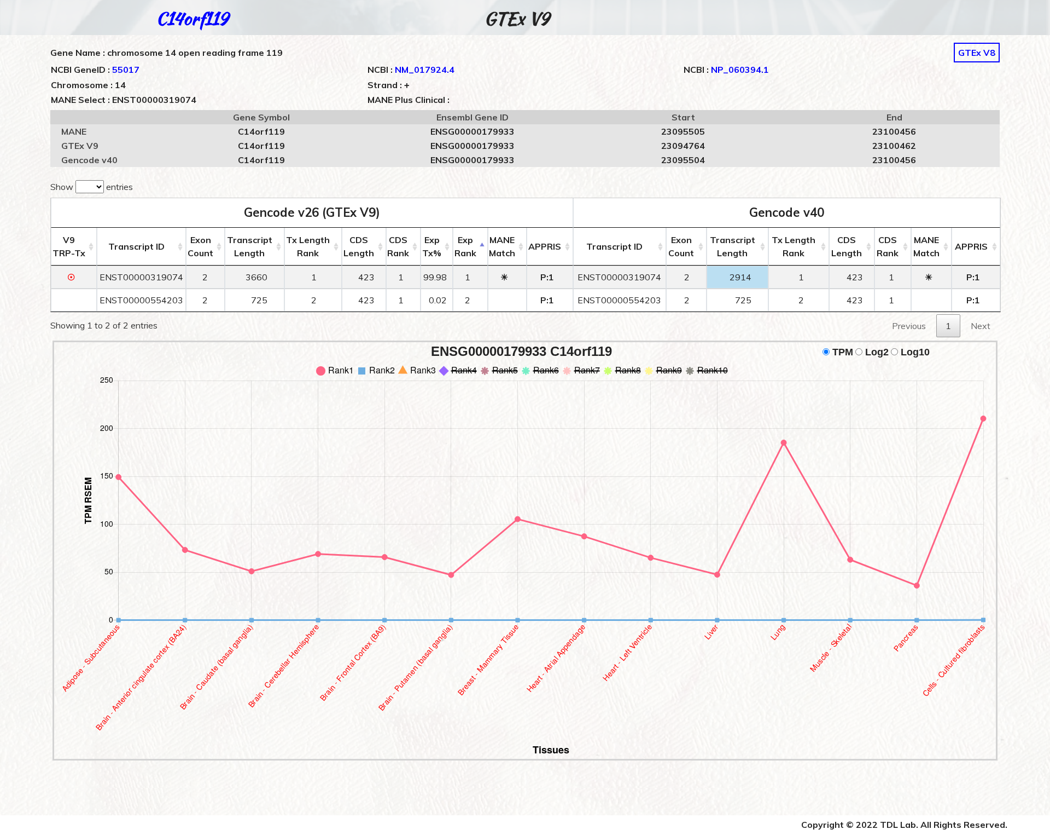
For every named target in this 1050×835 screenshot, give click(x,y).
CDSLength (358, 246)
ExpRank (465, 246)
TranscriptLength (249, 246)
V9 (68, 246)
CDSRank (398, 246)
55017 (125, 69)
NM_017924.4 (424, 69)
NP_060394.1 (740, 69)
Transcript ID (136, 246)
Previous (909, 325)
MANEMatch (502, 246)
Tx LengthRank (308, 246)
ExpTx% (431, 246)
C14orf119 (192, 18)
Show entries (91, 186)
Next (980, 325)
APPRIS (544, 246)
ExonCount (200, 246)
